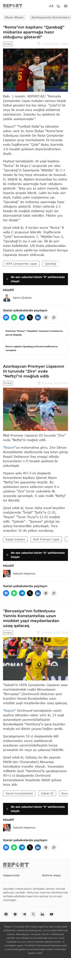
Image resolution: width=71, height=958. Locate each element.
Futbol (8, 44)
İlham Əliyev (14, 17)
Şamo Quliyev (22, 297)
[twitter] (30, 317)
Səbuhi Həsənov (24, 573)
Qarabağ (50, 263)
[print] (46, 317)
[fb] (6, 317)
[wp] (14, 317)
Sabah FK (47, 793)
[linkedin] (38, 317)
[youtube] (51, 914)
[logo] (12, 6)
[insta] (15, 914)
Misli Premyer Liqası (46, 539)
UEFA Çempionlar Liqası (21, 263)
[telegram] (22, 317)
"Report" (9, 447)
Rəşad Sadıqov (15, 539)
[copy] (54, 317)
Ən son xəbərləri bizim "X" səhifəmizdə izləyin (38, 279)
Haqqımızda (11, 875)
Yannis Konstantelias (19, 793)
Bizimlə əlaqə (51, 875)
